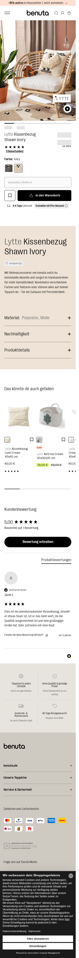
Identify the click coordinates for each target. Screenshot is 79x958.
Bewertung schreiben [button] (38, 542)
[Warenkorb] (69, 13)
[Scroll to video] (67, 109)
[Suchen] (56, 13)
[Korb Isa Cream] (51, 416)
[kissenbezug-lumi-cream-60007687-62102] (7, 440)
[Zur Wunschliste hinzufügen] (9, 195)
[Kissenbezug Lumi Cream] (19, 416)
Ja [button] (46, 634)
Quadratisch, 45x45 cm (20, 182)
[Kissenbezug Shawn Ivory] (18, 168)
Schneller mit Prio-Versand (50, 205)
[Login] (62, 13)
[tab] (56, 561)
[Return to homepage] (38, 13)
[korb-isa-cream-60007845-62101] (39, 440)
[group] (37, 522)
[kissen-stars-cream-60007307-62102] (71, 440)
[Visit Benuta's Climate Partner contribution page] (21, 846)
